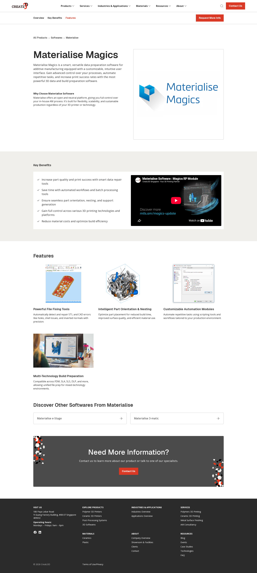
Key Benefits (55, 17)
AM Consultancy (188, 524)
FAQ (183, 555)
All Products (40, 37)
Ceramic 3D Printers (92, 516)
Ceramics (86, 538)
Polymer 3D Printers (92, 511)
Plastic (85, 542)
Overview (38, 17)
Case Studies (187, 546)
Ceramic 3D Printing (190, 516)
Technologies (187, 550)
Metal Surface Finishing (192, 520)
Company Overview (140, 538)
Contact (135, 550)
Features (71, 17)
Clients (134, 546)
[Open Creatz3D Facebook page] (35, 532)
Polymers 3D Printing (191, 511)
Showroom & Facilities (142, 542)
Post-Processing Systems (94, 520)
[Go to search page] (222, 6)
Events (184, 542)
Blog (183, 538)
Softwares (56, 37)
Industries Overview (140, 511)
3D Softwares (89, 524)
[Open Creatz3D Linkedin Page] (40, 532)
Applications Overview (142, 516)
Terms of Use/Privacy (92, 564)
